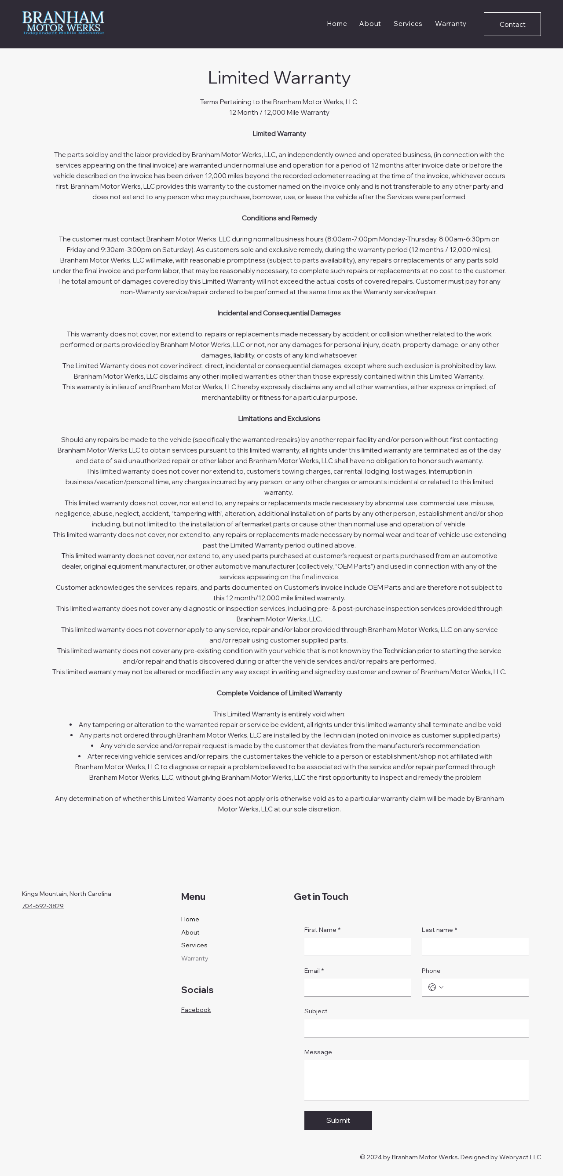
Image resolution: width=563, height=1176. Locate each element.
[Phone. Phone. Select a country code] (436, 987)
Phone (431, 971)
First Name (322, 930)
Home (190, 919)
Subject (316, 1011)
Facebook (196, 1010)
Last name (439, 930)
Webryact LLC (520, 1157)
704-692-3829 (43, 906)
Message (318, 1052)
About (190, 932)
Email (314, 971)
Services (194, 945)
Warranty (194, 958)
